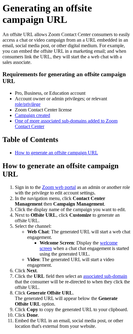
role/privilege (28, 104)
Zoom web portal (59, 187)
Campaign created (32, 115)
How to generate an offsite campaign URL (56, 152)
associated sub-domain (105, 276)
